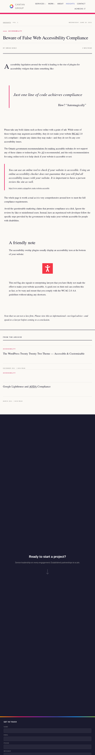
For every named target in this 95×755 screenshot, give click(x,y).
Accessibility (15, 31)
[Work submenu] (54, 3)
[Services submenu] (45, 3)
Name (6, 727)
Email (6, 735)
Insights (7, 22)
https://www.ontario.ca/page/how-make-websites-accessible (29, 188)
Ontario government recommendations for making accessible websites (41, 148)
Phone (6, 743)
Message (7, 751)
